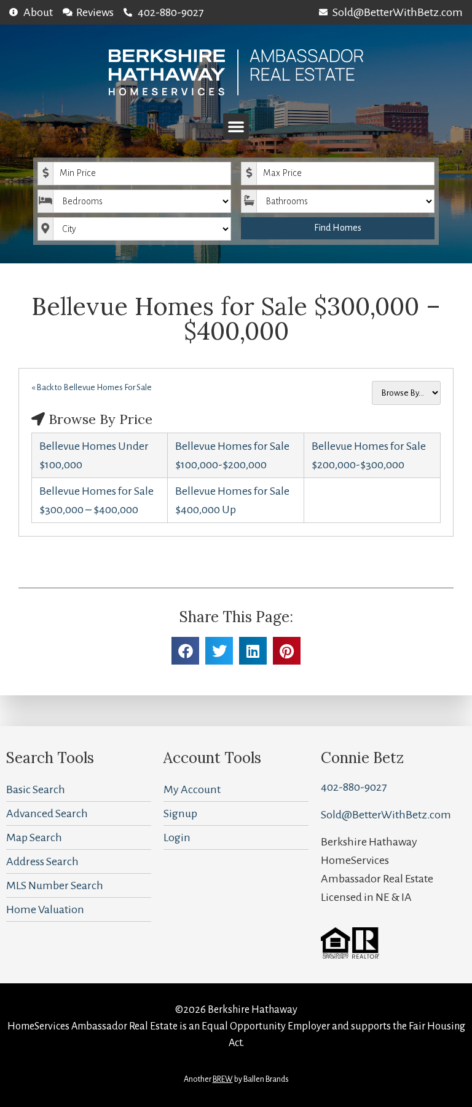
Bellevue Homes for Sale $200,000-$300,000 (369, 455)
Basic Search (35, 789)
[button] (236, 126)
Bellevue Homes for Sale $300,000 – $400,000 (96, 500)
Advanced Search (47, 813)
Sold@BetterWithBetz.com (386, 815)
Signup (180, 813)
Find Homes (337, 228)
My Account (192, 789)
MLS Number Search (54, 885)
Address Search (42, 861)
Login (177, 837)
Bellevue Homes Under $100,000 (94, 455)
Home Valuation (45, 909)
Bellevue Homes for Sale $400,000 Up (232, 500)
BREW (223, 1079)
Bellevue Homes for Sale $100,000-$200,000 (232, 455)
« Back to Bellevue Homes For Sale (91, 387)
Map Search (34, 837)
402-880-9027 (354, 787)
